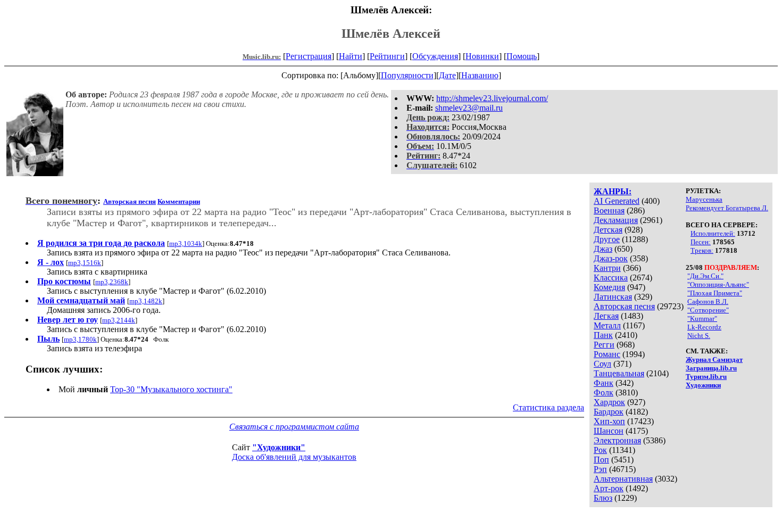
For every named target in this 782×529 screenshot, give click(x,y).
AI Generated (616, 200)
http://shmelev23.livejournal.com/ (492, 98)
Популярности (407, 75)
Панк (603, 335)
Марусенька (704, 199)
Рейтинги (387, 56)
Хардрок (609, 402)
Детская (608, 229)
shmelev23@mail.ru (469, 107)
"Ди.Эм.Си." (705, 276)
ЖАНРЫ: (612, 191)
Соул (602, 363)
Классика (611, 277)
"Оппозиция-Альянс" (718, 284)
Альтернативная (623, 478)
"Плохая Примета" (714, 293)
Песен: (701, 242)
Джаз (603, 248)
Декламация (616, 220)
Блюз (603, 497)
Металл (607, 325)
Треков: (702, 250)
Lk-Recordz (704, 327)
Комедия (609, 287)
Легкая (606, 315)
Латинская (613, 296)
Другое (607, 239)
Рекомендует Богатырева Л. (727, 208)
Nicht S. (698, 336)
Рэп (600, 469)
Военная (609, 210)
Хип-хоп (609, 421)
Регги (604, 344)
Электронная (617, 440)
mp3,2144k (118, 320)
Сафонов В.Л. (707, 301)
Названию (479, 75)
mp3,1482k (145, 301)
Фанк (603, 382)
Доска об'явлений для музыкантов (294, 456)
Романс (607, 354)
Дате (447, 75)
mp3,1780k (80, 339)
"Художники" (278, 447)
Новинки (482, 56)
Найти (350, 56)
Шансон (608, 430)
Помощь (521, 56)
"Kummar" (702, 319)
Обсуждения (435, 56)
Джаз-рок (611, 258)
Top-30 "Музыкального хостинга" (171, 389)
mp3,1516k (84, 263)
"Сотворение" (708, 310)
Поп (601, 459)
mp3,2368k (111, 282)
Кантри (607, 267)
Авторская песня (624, 306)
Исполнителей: (713, 233)
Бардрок (608, 411)
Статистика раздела (548, 407)
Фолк (603, 392)
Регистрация (308, 56)
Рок (600, 449)
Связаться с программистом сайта (294, 426)
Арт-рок (608, 488)
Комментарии (178, 201)
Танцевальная (619, 373)
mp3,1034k (185, 243)
